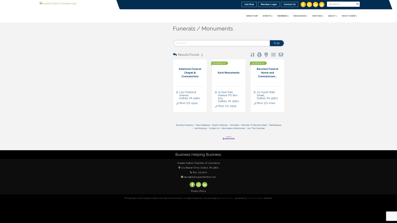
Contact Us (214, 128)
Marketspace (275, 125)
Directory (252, 16)
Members (282, 16)
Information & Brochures (233, 128)
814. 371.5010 (199, 172)
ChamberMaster (255, 198)
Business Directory (185, 125)
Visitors (317, 16)
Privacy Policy (198, 191)
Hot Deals (234, 125)
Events (267, 16)
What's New (349, 16)
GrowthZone (226, 198)
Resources (299, 16)
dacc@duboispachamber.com (199, 177)
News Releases (203, 125)
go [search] (278, 43)
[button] (175, 54)
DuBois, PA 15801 (200, 167)
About (332, 16)
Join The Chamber (256, 128)
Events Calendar (220, 125)
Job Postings (200, 128)
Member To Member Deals (254, 125)
